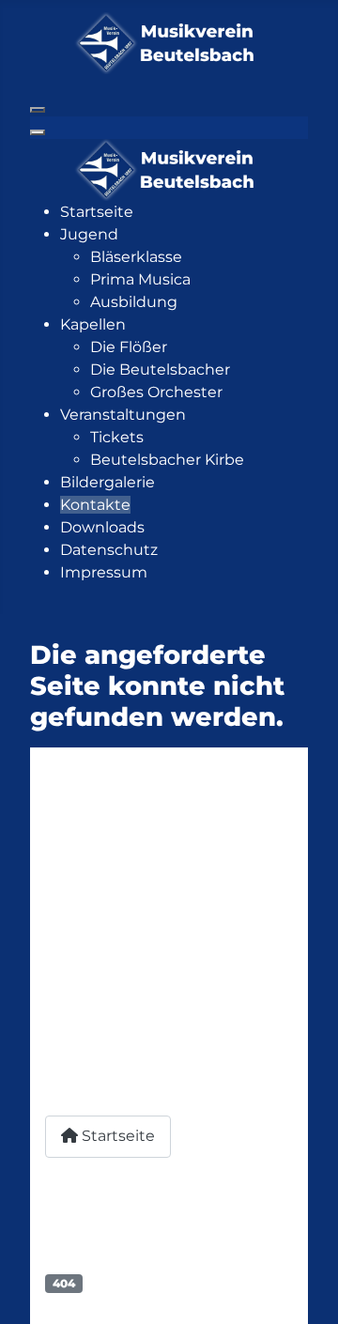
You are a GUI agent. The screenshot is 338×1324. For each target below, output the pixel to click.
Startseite (116, 1136)
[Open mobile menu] (37, 110)
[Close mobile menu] (37, 132)
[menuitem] (96, 212)
